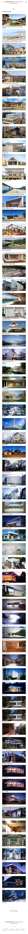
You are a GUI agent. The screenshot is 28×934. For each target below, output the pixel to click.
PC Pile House (5, 777)
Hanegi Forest (5, 625)
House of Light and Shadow (7, 208)
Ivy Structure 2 (5, 569)
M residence (4, 874)
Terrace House (5, 97)
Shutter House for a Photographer (9, 486)
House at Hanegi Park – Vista (8, 291)
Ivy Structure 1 (5, 597)
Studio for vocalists (6, 833)
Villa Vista (4, 305)
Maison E (4, 416)
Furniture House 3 (6, 583)
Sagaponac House (6, 403)
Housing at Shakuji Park (7, 763)
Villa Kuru (4, 805)
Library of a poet (5, 847)
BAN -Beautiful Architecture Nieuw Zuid (10, 83)
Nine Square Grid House (7, 611)
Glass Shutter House (6, 500)
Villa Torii (4, 860)
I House (3, 819)
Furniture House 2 (6, 653)
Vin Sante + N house (6, 180)
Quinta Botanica (5, 389)
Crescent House (5, 375)
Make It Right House (6, 333)
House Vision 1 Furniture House (8, 264)
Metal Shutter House (6, 319)
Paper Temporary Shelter (7, 236)
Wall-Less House (5, 639)
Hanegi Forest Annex (6, 472)
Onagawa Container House (7, 277)
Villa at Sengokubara (6, 250)
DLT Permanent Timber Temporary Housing (11, 55)
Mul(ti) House (5, 444)
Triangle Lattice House (6, 111)
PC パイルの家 (5, 791)
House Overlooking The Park (8, 361)
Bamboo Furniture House (7, 514)
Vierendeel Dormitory (6, 430)
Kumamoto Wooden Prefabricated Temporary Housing (13, 194)
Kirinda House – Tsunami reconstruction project (12, 458)
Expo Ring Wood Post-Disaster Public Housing (11, 41)
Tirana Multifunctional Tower (8, 69)
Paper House (4, 694)
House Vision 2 (5, 166)
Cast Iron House (5, 125)
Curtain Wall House (6, 680)
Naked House (5, 555)
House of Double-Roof (6, 749)
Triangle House (5, 152)
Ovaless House (5, 347)
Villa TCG (4, 902)
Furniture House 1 (6, 708)
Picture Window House (6, 528)
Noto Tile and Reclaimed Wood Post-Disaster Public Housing (12, 27)
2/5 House (4, 667)
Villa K (3, 888)
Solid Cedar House (6, 222)
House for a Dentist (6, 735)
